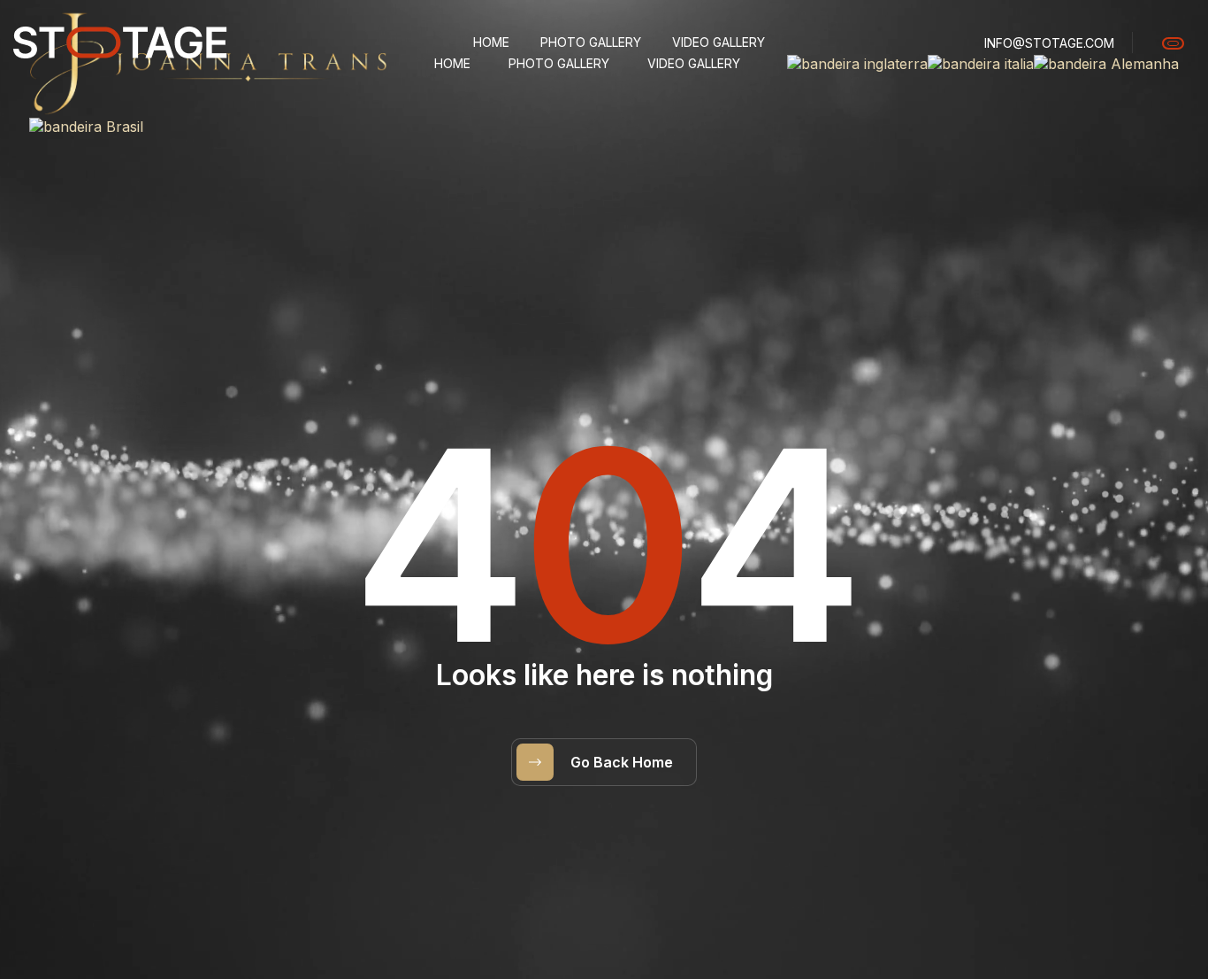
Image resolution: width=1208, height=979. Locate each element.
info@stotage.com (1049, 42)
